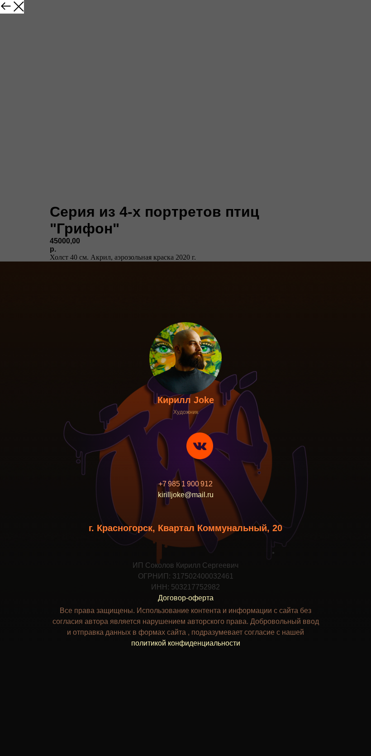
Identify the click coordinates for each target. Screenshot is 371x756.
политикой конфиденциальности (185, 643)
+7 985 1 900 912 (185, 484)
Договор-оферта (186, 598)
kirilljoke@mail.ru (186, 495)
